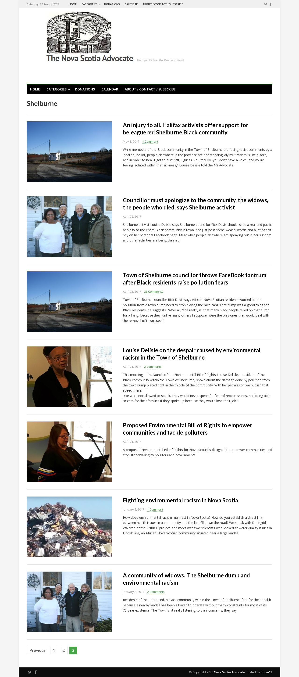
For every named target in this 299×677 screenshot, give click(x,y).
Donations (112, 4)
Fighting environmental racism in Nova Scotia (180, 500)
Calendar (131, 4)
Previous (38, 650)
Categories (89, 4)
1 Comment (150, 141)
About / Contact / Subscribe (163, 4)
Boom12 (266, 672)
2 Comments (153, 366)
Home (73, 4)
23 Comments (153, 291)
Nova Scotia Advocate (229, 672)
